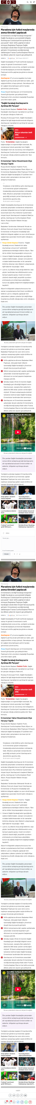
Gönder (6, 554)
